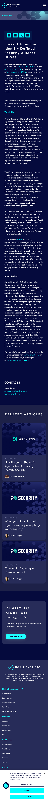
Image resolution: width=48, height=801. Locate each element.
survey (20, 239)
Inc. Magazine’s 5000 (16, 72)
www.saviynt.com (13, 69)
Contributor (6, 749)
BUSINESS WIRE (26, 66)
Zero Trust (5, 707)
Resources (6, 717)
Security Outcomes (8, 702)
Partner (5, 758)
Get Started (6, 694)
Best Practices (7, 698)
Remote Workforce (9, 711)
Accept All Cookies (27, 797)
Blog (3, 735)
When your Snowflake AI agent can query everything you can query (22, 525)
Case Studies (6, 730)
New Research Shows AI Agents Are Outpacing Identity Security (20, 466)
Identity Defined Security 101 (12, 689)
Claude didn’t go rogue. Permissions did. (20, 570)
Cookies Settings (26, 784)
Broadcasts (6, 726)
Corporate (6, 753)
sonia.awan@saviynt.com (18, 360)
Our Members (7, 740)
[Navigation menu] (44, 6)
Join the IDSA (16, 636)
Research (5, 721)
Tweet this (9, 112)
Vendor (4, 762)
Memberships (7, 744)
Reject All (27, 790)
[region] (24, 785)
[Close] (44, 773)
